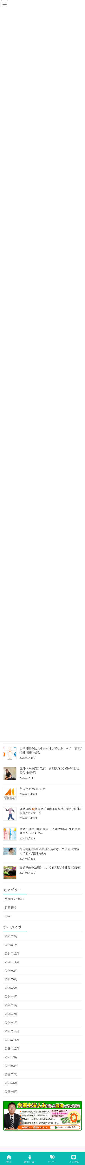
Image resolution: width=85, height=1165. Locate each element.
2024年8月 (11, 971)
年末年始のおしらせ (33, 788)
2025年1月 (11, 945)
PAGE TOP (78, 1146)
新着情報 (10, 907)
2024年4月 (11, 996)
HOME (9, 1161)
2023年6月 (11, 1083)
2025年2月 (11, 936)
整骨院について (15, 899)
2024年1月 (11, 1022)
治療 (7, 916)
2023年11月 (12, 1040)
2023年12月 (12, 1031)
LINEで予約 (73, 1161)
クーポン (52, 1161)
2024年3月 (11, 1005)
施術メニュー (30, 1161)
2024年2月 (11, 1014)
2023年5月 (11, 1091)
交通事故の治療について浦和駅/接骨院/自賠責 (50, 867)
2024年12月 (12, 953)
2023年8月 (11, 1066)
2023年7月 (11, 1074)
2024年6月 (11, 979)
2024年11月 (12, 962)
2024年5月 (11, 988)
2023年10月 (12, 1048)
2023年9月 (11, 1057)
